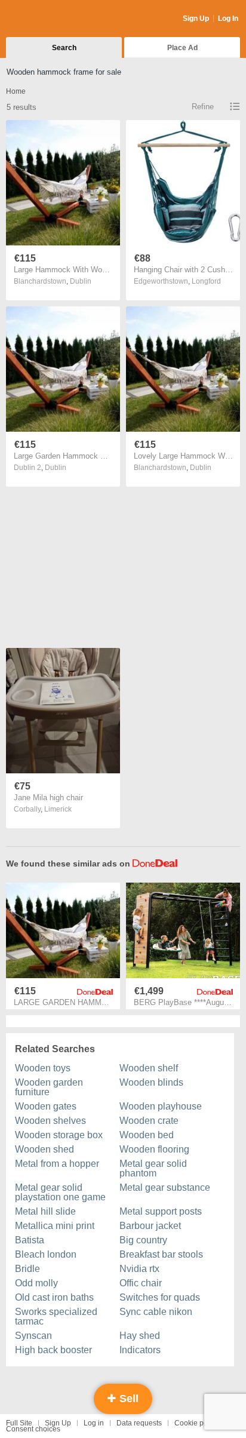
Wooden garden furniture (49, 1087)
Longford (206, 281)
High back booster (53, 1350)
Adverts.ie (53, 19)
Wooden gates (45, 1106)
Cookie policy (196, 1423)
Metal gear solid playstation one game (60, 1192)
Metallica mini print (54, 1226)
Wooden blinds (151, 1082)
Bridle (27, 1269)
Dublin (80, 281)
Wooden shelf (148, 1068)
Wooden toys (42, 1068)
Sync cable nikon (155, 1312)
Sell (127, 1399)
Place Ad (182, 48)
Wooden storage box (59, 1135)
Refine (203, 106)
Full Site (19, 1423)
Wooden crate (149, 1121)
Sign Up (196, 18)
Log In (228, 18)
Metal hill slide (45, 1211)
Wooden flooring (154, 1149)
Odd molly (36, 1283)
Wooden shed (44, 1149)
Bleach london (45, 1254)
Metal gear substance (164, 1187)
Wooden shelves (50, 1121)
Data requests (139, 1423)
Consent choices (33, 1429)
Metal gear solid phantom (153, 1168)
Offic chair (140, 1283)
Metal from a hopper (57, 1164)
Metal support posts (160, 1211)
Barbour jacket (150, 1226)
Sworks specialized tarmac (56, 1316)
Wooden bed (146, 1135)
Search (64, 48)
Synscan (33, 1336)
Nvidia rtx (139, 1269)
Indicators (140, 1350)
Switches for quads (159, 1297)
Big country (143, 1240)
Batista (29, 1240)
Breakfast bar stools (161, 1254)
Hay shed (139, 1336)
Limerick (58, 809)
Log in (94, 1423)
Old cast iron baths (54, 1297)
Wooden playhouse (160, 1106)
